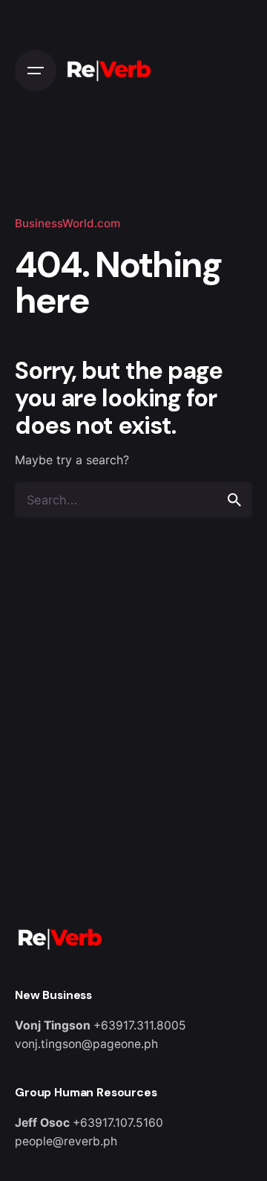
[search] (234, 500)
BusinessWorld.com (67, 223)
